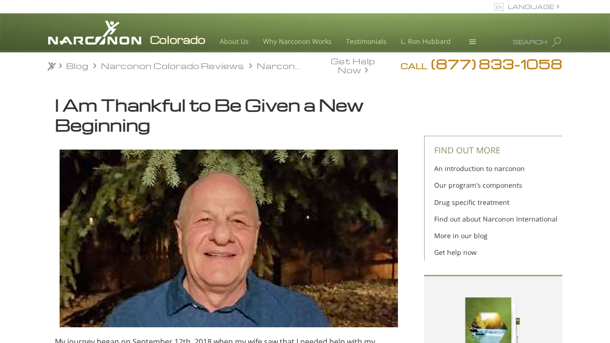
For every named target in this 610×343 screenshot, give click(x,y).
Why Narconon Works (297, 41)
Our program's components (478, 185)
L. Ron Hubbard (426, 41)
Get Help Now (353, 64)
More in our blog (461, 235)
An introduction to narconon (479, 168)
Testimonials (366, 41)
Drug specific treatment (471, 202)
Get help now (455, 252)
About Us (234, 41)
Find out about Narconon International (496, 218)
